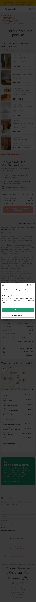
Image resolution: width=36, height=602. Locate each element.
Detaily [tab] (18, 290)
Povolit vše (18, 309)
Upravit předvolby (17, 315)
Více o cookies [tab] (29, 290)
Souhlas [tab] (6, 290)
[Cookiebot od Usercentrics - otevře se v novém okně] (26, 285)
